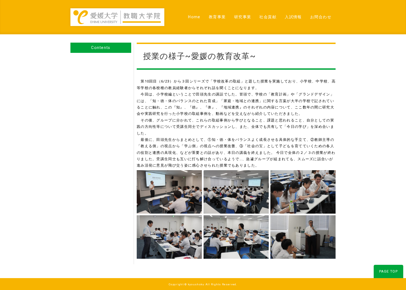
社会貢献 (267, 17)
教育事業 (217, 17)
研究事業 (242, 17)
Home (194, 17)
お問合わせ (320, 17)
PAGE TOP (388, 271)
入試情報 (293, 17)
